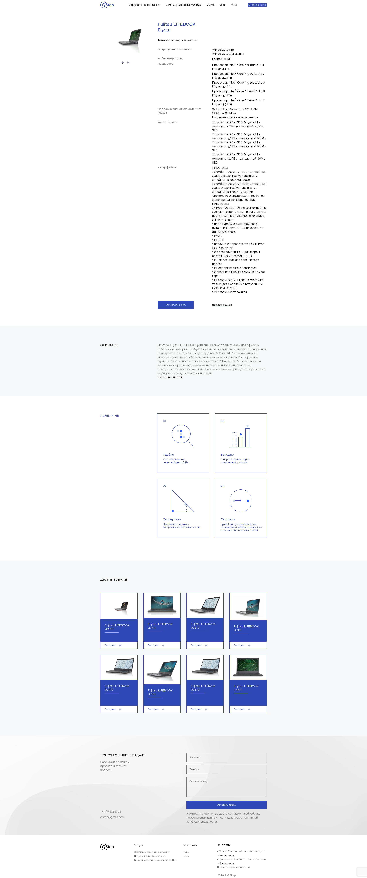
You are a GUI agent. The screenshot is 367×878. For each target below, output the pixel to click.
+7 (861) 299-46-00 (226, 863)
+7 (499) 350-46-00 (257, 5)
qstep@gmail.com (112, 817)
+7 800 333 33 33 (110, 811)
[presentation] (122, 62)
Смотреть (110, 645)
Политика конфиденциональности (233, 867)
